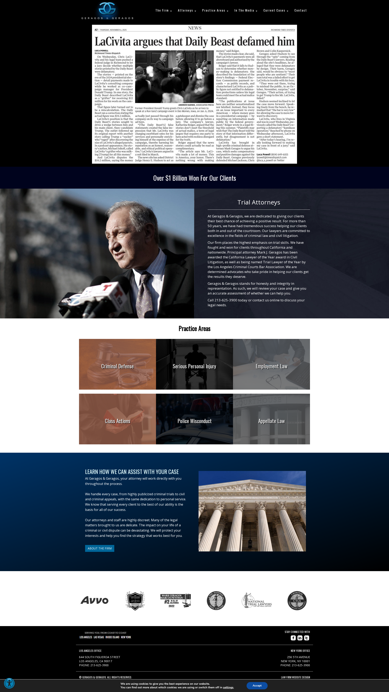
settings (228, 687)
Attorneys (186, 10)
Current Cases (274, 10)
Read (117, 377)
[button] (9, 683)
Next (313, 601)
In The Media (244, 10)
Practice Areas (214, 10)
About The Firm (100, 548)
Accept (257, 686)
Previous (76, 601)
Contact (300, 10)
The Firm (162, 10)
